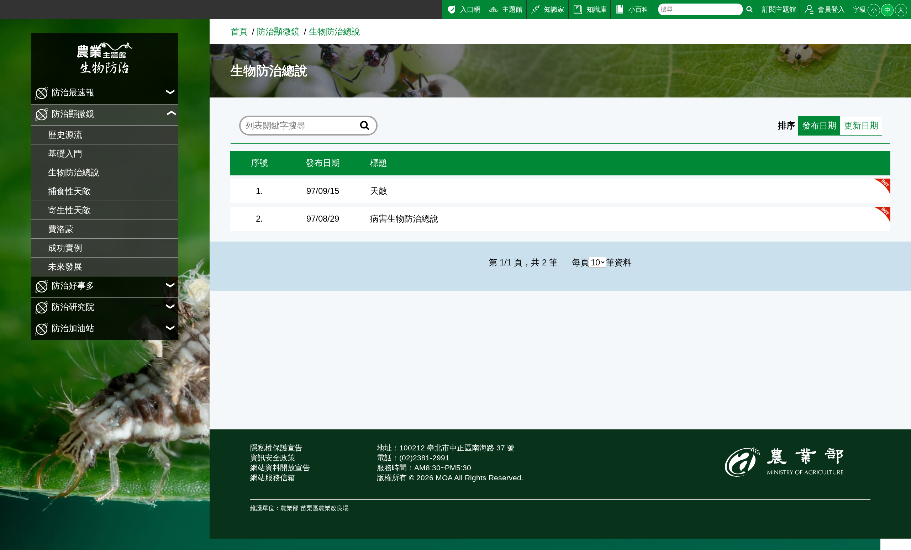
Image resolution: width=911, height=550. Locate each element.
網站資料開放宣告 (280, 468)
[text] (700, 9)
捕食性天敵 (69, 191)
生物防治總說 (73, 172)
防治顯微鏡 (278, 31)
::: (3, 6)
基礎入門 (65, 153)
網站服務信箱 (272, 478)
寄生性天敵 (69, 210)
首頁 (239, 31)
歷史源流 (65, 134)
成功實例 (65, 248)
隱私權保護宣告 (276, 448)
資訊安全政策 (272, 458)
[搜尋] (749, 9)
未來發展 (65, 266)
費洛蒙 (61, 229)
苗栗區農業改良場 (324, 508)
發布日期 (819, 125)
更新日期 (861, 125)
